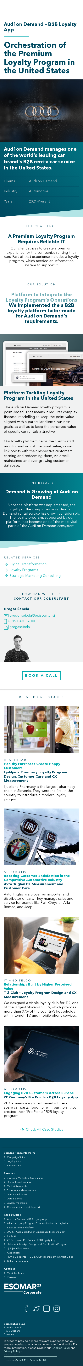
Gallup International (18, 1261)
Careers (12, 1277)
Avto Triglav (13, 1253)
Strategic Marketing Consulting (25, 1178)
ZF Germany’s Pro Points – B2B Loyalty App (31, 1240)
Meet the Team (15, 1273)
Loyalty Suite (14, 1161)
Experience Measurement (22, 1190)
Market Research (17, 1186)
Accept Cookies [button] (30, 1359)
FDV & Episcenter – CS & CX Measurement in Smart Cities (40, 1257)
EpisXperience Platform (19, 1153)
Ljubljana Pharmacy (18, 1248)
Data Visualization (17, 1194)
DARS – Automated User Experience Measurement (36, 1232)
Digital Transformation (19, 1182)
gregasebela (19, 627)
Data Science (14, 1198)
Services (9, 1173)
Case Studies (12, 1215)
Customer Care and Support (23, 1207)
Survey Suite (14, 1165)
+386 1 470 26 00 (21, 621)
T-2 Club (11, 1236)
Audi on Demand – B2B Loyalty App (27, 1219)
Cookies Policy (61, 1348)
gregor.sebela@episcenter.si (31, 615)
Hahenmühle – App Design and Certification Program (37, 1244)
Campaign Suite (16, 1157)
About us (9, 1269)
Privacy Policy (12, 1351)
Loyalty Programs (17, 1203)
